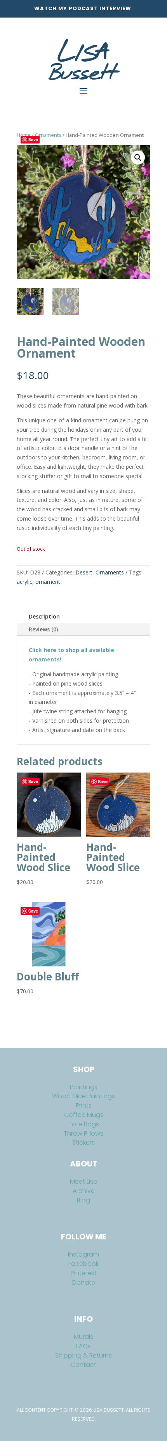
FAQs (83, 1346)
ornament (47, 581)
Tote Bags (83, 1124)
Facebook (83, 1263)
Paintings (83, 1087)
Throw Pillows (83, 1133)
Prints (84, 1105)
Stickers (83, 1142)
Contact (83, 1364)
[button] (138, 158)
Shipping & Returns (83, 1355)
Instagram (83, 1254)
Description (44, 616)
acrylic (24, 581)
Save (33, 139)
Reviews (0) (43, 629)
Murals (83, 1336)
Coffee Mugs (83, 1114)
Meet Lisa (83, 1181)
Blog (83, 1200)
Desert (83, 572)
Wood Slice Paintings (83, 1096)
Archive (84, 1190)
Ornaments (48, 134)
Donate (83, 1282)
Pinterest (84, 1273)
